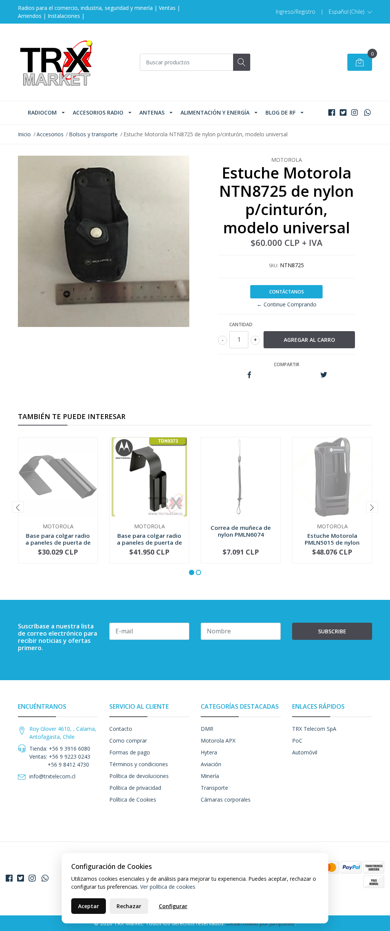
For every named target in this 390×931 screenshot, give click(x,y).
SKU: (273, 265)
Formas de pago (129, 752)
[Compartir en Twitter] (323, 375)
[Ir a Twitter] (343, 112)
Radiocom (42, 112)
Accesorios (50, 134)
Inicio (24, 134)
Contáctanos (286, 292)
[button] (350, 11)
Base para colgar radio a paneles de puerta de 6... (58, 542)
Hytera (209, 752)
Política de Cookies (132, 799)
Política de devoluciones (139, 776)
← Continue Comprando (286, 304)
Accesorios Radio (98, 112)
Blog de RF (280, 112)
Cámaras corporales (226, 799)
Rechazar (129, 906)
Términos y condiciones (138, 764)
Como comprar (128, 740)
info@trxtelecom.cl (52, 776)
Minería (210, 776)
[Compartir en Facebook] (249, 375)
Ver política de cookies (167, 886)
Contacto (120, 728)
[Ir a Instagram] (354, 112)
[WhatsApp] (367, 112)
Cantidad (241, 324)
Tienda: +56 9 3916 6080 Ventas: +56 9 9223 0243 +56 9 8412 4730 (59, 756)
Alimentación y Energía (215, 112)
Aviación (211, 764)
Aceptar (88, 906)
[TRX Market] (56, 62)
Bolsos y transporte (93, 134)
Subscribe (332, 631)
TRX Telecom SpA (314, 728)
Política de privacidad (135, 787)
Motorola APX (218, 740)
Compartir (286, 364)
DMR (207, 728)
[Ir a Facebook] (331, 112)
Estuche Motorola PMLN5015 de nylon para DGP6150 (332, 542)
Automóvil (304, 752)
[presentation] (18, 507)
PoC (297, 740)
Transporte (214, 787)
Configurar (173, 906)
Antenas (152, 112)
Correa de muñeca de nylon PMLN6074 (241, 531)
